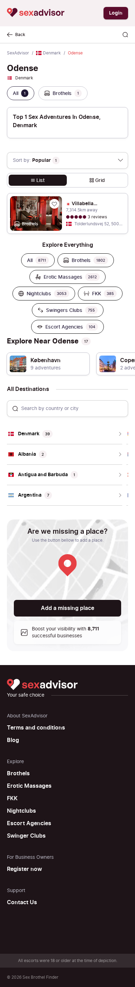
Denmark (52, 53)
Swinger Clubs (26, 836)
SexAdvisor (18, 53)
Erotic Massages (29, 786)
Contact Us (22, 902)
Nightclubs (21, 811)
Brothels (18, 773)
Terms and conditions (36, 728)
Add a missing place (67, 608)
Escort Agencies (29, 823)
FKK (12, 798)
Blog (13, 740)
